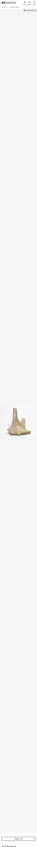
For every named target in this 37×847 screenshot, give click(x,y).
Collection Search (14, 7)
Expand (17, 839)
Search (29, 4)
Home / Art (4, 7)
